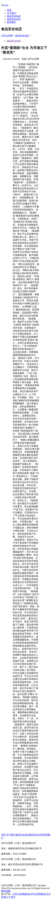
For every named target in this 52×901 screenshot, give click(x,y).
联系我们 (11, 22)
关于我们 (11, 13)
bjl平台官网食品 (21, 894)
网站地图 (5, 891)
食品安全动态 (14, 19)
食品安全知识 (14, 16)
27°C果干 (11, 897)
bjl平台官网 (7, 35)
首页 (9, 10)
